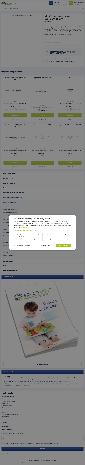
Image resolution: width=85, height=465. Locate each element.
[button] (42, 230)
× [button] (73, 216)
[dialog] (42, 232)
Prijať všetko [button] (63, 245)
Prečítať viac (24, 227)
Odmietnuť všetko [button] (45, 245)
